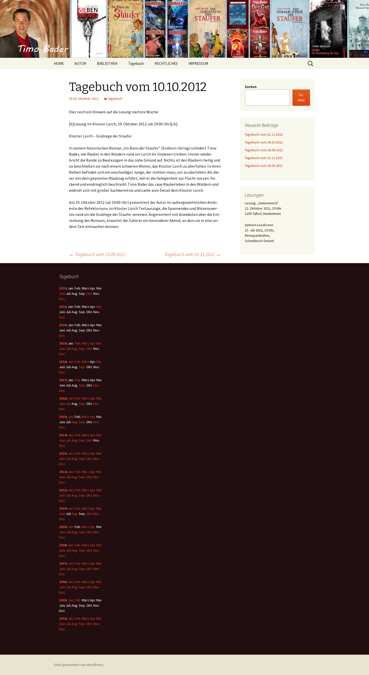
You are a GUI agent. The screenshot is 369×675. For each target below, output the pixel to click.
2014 (62, 435)
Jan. (71, 361)
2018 (62, 361)
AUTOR (80, 63)
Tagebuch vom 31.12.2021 (264, 158)
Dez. (62, 299)
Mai (98, 306)
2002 (62, 618)
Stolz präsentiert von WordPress (78, 664)
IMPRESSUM (198, 63)
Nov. (96, 385)
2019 (62, 343)
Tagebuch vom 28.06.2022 (264, 150)
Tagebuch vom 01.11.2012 (192, 254)
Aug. (75, 348)
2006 (62, 582)
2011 (62, 490)
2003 (62, 600)
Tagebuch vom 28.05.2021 (264, 165)
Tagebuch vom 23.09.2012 (97, 254)
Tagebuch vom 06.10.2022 (264, 142)
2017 (62, 380)
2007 (62, 563)
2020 (62, 325)
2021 (62, 306)
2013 (62, 453)
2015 (62, 416)
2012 (62, 471)
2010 (62, 508)
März (85, 343)
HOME (59, 63)
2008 (62, 545)
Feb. (78, 343)
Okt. (89, 293)
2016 (62, 398)
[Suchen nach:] (310, 63)
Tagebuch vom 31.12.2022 (264, 134)
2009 (62, 526)
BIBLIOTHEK (107, 63)
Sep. (82, 348)
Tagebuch (136, 63)
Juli (68, 348)
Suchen (251, 86)
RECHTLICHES (166, 63)
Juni (62, 293)
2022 (62, 288)
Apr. (93, 343)
